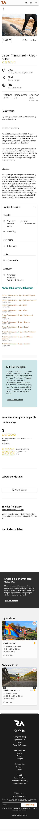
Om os (19, 753)
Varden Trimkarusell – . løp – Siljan (14, 305)
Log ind (19, 742)
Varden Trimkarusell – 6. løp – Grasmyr (16, 344)
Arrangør (19, 759)
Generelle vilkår (19, 778)
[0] (31, 3)
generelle (15, 810)
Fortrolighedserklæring (20, 780)
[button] (19, 207)
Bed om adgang (11, 601)
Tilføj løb (20, 769)
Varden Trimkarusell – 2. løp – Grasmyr (16, 322)
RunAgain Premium (19, 745)
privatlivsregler (31, 808)
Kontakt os (19, 767)
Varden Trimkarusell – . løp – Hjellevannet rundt (19, 300)
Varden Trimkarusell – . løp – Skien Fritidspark (18, 295)
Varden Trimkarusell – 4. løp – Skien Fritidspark (19, 332)
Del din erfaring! (9, 422)
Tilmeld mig (29, 805)
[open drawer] (36, 3)
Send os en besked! (15, 399)
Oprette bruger (19, 739)
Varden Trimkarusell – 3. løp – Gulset (15, 327)
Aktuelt (19, 756)
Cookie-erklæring (19, 783)
